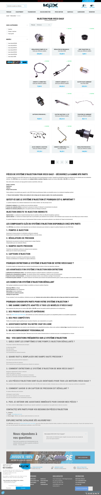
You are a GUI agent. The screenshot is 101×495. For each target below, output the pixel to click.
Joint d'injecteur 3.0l (84, 49)
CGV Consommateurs (80, 480)
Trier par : (33, 25)
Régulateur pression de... (84, 147)
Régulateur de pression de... (62, 49)
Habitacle (43, 479)
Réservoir (43, 482)
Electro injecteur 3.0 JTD (62, 114)
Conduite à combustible (39, 82)
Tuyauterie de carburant (84, 114)
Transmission (44, 484)
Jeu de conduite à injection (39, 147)
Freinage (31, 484)
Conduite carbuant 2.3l (62, 82)
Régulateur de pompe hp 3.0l (39, 49)
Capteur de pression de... (39, 114)
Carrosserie (32, 479)
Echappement (32, 482)
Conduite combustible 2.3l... (62, 147)
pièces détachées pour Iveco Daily (27, 423)
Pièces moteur (44, 480)
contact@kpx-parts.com (17, 414)
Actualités (78, 484)
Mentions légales (80, 479)
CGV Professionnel (80, 482)
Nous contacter (58, 476)
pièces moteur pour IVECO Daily (18, 314)
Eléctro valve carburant (84, 82)
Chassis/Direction (34, 480)
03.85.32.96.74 (56, 486)
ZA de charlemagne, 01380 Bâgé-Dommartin (62, 479)
